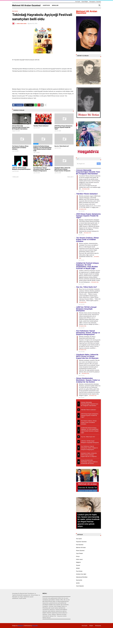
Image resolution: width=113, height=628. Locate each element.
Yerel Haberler (80, 586)
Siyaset (78, 565)
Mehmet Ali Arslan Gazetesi (26, 5)
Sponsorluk (79, 580)
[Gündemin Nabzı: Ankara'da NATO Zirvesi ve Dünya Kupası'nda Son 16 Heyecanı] (64, 160)
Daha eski (70, 176)
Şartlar (78, 583)
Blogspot (20, 625)
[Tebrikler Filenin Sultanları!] (42, 118)
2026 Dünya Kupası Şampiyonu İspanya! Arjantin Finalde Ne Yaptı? (63, 127)
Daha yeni (15, 176)
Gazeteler (46, 5)
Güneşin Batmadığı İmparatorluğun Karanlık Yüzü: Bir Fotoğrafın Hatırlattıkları (21, 127)
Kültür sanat (79, 559)
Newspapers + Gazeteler (95, 1)
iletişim (78, 568)
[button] (99, 5)
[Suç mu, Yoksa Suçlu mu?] (64, 139)
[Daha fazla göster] (45, 105)
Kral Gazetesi (79, 544)
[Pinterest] (39, 105)
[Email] (42, 105)
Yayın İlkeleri (79, 553)
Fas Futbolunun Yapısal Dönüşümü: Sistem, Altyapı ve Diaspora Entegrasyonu (41, 169)
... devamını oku (85, 189)
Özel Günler (79, 571)
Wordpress (98, 625)
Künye (77, 556)
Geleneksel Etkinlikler (81, 577)
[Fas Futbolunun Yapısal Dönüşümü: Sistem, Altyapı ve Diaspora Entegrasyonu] (42, 160)
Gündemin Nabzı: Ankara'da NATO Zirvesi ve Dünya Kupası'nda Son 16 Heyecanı (62, 169)
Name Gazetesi (80, 550)
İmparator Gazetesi (81, 541)
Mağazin (78, 562)
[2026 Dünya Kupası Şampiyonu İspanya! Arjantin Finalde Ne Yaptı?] (64, 118)
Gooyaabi (35, 625)
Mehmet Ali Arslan (81, 547)
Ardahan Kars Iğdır (81, 574)
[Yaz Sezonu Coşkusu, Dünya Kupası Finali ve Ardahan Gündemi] (21, 139)
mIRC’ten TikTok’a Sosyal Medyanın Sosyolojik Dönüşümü (21, 168)
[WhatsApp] (35, 105)
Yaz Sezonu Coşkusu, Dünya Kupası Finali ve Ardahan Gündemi (20, 147)
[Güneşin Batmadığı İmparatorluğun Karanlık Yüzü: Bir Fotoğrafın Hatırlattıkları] (21, 118)
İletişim (91, 625)
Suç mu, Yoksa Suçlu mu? (62, 146)
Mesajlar (55, 5)
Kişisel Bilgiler (85, 1)
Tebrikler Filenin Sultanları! (41, 125)
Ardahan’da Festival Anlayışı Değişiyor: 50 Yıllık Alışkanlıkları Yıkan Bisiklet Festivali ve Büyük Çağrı (42, 148)
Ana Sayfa (77, 1)
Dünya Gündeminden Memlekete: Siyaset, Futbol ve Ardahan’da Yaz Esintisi (88, 380)
